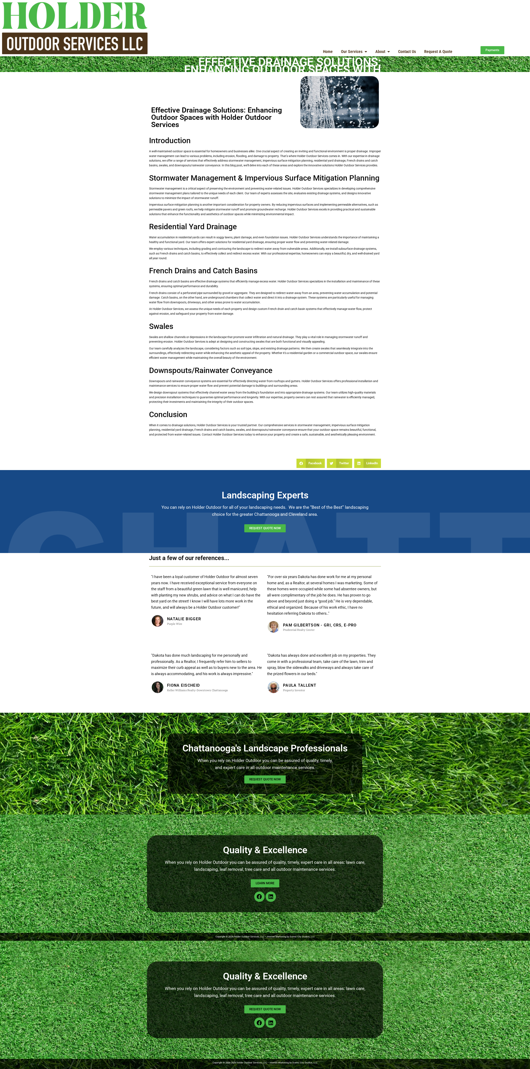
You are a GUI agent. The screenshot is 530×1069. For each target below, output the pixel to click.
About (380, 51)
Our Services (352, 51)
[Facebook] (259, 896)
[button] (310, 463)
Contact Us (407, 51)
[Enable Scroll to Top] (522, 1061)
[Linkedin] (271, 896)
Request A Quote (438, 51)
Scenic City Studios (302, 1062)
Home (328, 51)
